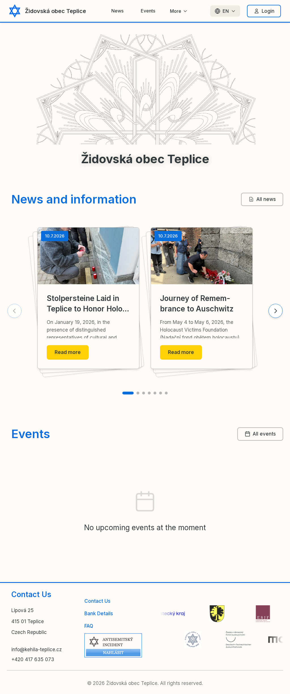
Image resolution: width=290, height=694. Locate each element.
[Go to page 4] (149, 393)
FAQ (88, 626)
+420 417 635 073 (32, 659)
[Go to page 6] (160, 393)
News (117, 11)
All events (264, 434)
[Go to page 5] (154, 393)
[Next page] (275, 311)
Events (148, 11)
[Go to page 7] (166, 393)
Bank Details (98, 613)
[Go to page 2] (138, 393)
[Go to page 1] (128, 393)
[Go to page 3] (143, 393)
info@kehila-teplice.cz (36, 649)
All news (266, 199)
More (175, 11)
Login (268, 11)
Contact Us (97, 601)
